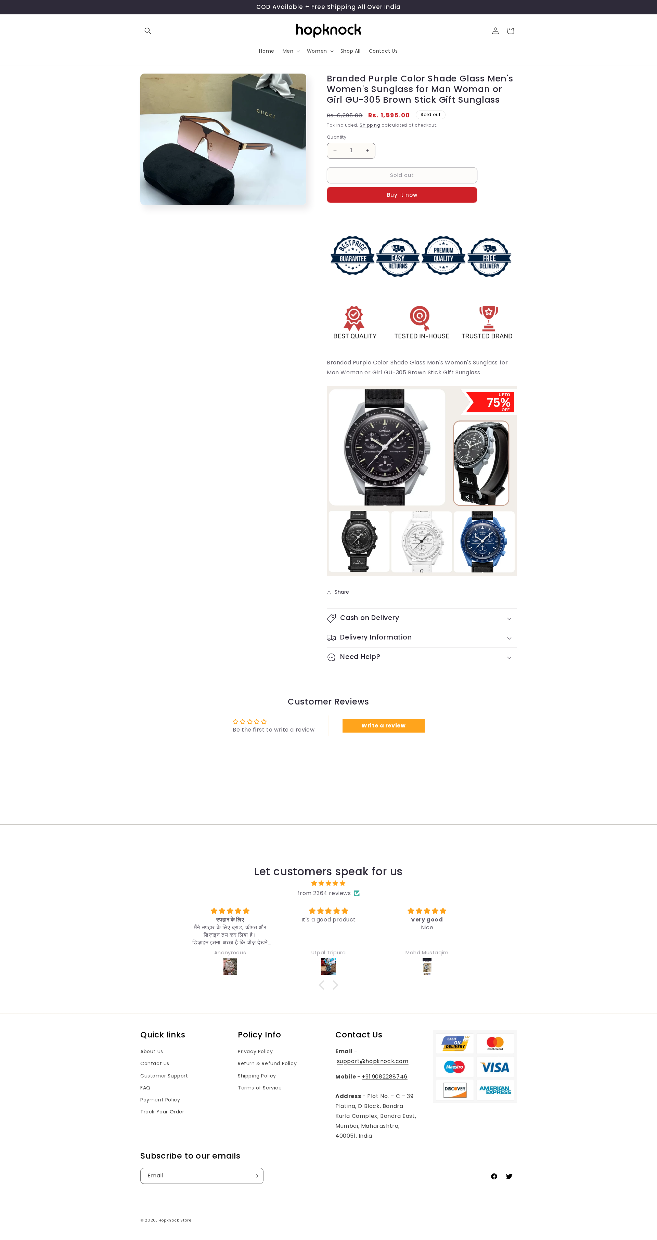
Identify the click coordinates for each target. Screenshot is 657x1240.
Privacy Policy (255, 1051)
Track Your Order (162, 1111)
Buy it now (402, 194)
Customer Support (164, 1075)
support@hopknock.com (373, 1061)
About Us (151, 1051)
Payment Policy (160, 1099)
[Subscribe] (255, 1176)
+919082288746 (384, 1077)
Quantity (336, 137)
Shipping (370, 125)
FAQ (145, 1087)
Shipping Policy (257, 1075)
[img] (328, 883)
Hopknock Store (175, 1220)
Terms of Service (260, 1087)
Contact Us (154, 1063)
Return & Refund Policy (267, 1063)
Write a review (383, 725)
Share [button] (342, 592)
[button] (147, 30)
